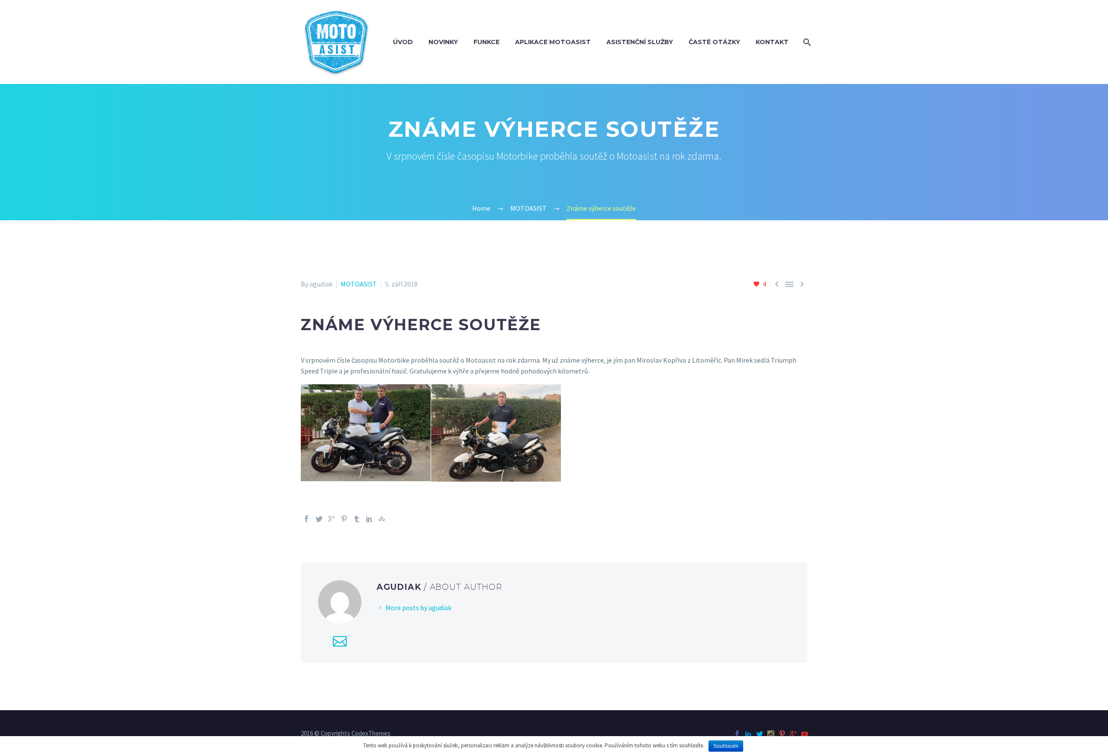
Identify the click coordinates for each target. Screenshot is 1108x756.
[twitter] (759, 733)
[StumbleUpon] (381, 518)
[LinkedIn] (369, 518)
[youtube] (804, 733)
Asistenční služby (639, 42)
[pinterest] (782, 733)
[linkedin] (748, 733)
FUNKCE (486, 42)
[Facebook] (306, 518)
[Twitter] (319, 518)
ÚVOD (403, 42)
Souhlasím (725, 746)
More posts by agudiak (418, 607)
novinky (443, 42)
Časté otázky (714, 42)
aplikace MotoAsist (553, 42)
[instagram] (770, 733)
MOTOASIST (359, 284)
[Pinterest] (344, 518)
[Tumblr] (356, 518)
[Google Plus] (331, 518)
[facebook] (737, 733)
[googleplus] (793, 733)
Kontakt (772, 42)
